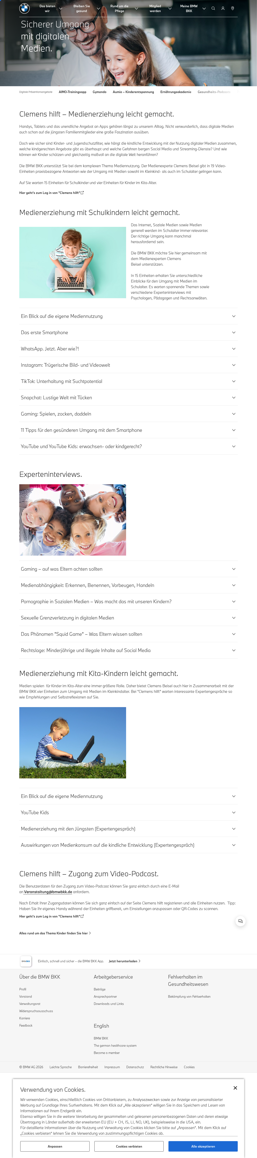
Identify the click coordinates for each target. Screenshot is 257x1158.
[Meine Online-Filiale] (223, 8)
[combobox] (240, 921)
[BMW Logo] (24, 8)
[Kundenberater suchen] (233, 8)
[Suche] (213, 8)
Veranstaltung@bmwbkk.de (47, 891)
